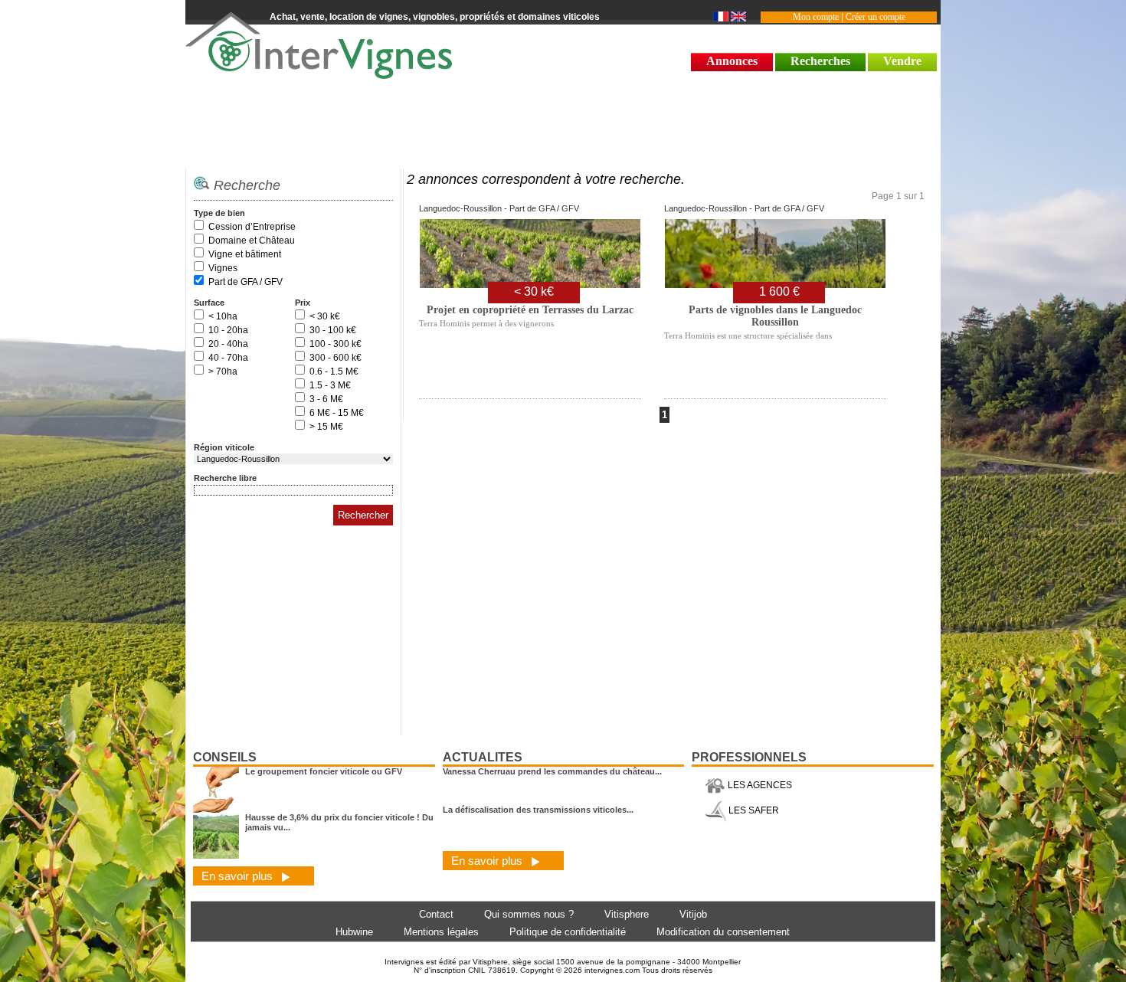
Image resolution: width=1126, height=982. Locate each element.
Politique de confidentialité (567, 932)
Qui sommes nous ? (529, 914)
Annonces (732, 60)
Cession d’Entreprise (252, 226)
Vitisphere (626, 914)
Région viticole (224, 447)
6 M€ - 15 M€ (336, 413)
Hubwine (354, 932)
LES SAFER (752, 810)
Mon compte (816, 16)
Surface (209, 302)
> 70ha (222, 371)
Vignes (222, 268)
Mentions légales (441, 932)
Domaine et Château (251, 240)
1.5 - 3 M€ (330, 385)
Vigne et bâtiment (244, 254)
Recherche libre (225, 478)
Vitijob (693, 914)
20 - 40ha (228, 344)
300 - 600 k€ (335, 357)
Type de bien (219, 213)
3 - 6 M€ (326, 399)
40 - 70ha (228, 357)
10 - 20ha (228, 330)
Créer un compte (875, 16)
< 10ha (222, 316)
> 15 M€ (326, 426)
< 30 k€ (324, 316)
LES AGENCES (758, 785)
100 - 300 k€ (335, 344)
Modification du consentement (723, 932)
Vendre (902, 60)
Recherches (820, 60)
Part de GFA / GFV (245, 282)
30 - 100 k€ (332, 330)
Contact (436, 914)
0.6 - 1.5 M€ (333, 371)
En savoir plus (238, 875)
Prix (302, 302)
